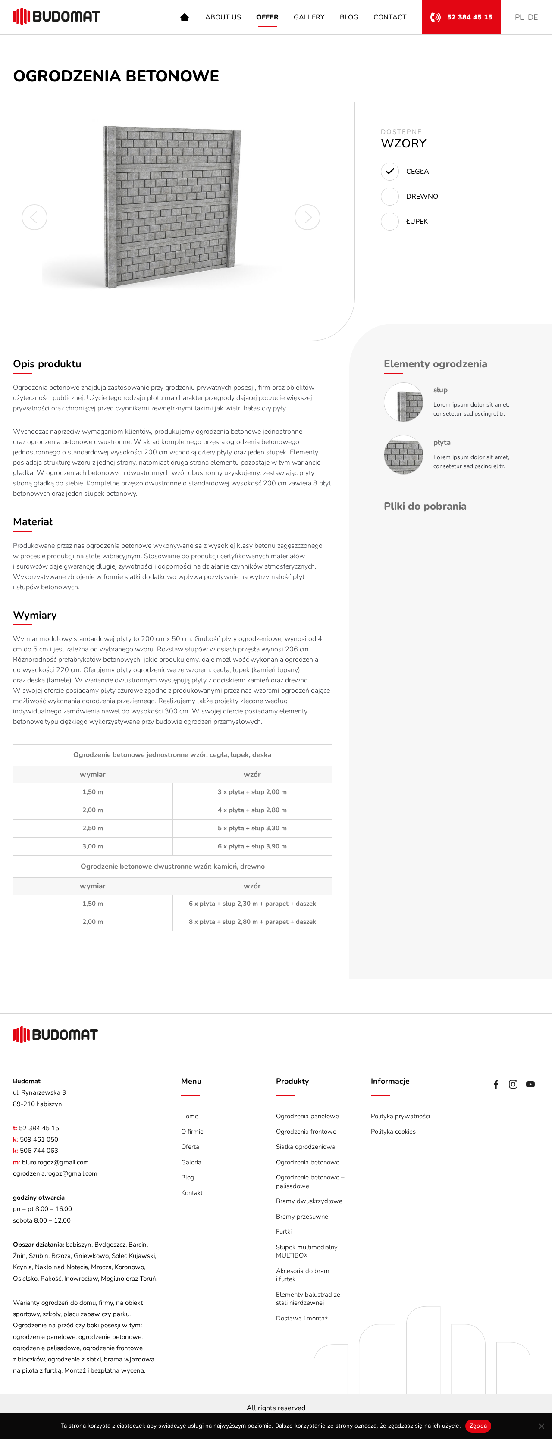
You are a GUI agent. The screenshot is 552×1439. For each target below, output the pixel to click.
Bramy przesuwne (302, 1216)
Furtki (284, 1231)
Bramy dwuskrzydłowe (309, 1201)
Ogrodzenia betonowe (307, 1162)
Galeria (191, 1162)
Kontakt (192, 1193)
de (533, 17)
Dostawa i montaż (302, 1318)
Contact (390, 17)
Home (184, 17)
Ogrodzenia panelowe (307, 1116)
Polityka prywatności (400, 1116)
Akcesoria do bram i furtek (302, 1275)
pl (519, 17)
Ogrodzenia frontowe (306, 1131)
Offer (267, 17)
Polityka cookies (393, 1131)
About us (223, 17)
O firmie (192, 1131)
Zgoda (478, 1425)
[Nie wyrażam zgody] (541, 1426)
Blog (349, 17)
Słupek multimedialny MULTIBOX (307, 1251)
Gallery (309, 17)
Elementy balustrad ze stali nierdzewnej (308, 1299)
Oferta (190, 1146)
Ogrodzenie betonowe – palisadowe (310, 1181)
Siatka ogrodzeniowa (306, 1146)
